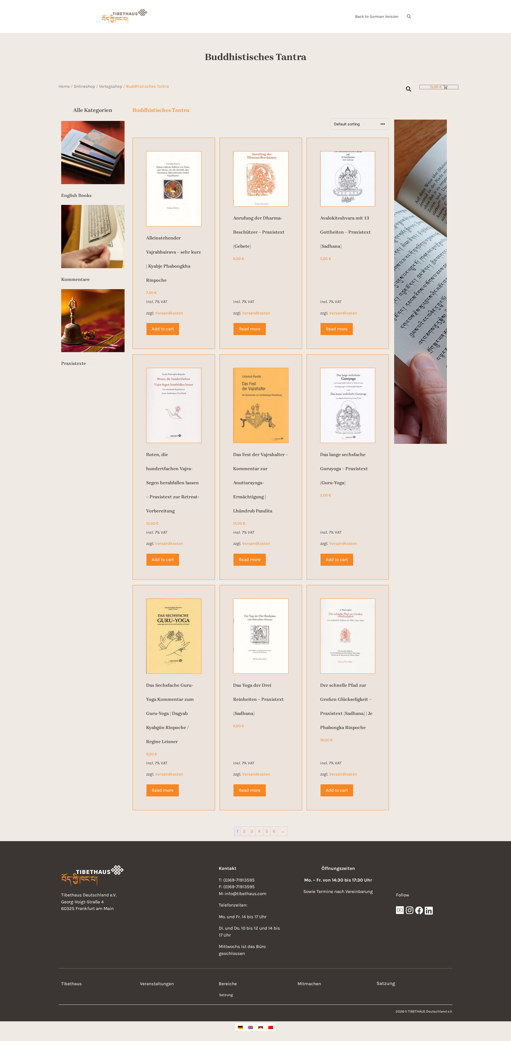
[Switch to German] (240, 1027)
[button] (409, 16)
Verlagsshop (110, 86)
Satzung (226, 995)
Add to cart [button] (163, 328)
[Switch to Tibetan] (261, 1027)
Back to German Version (376, 16)
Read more (250, 328)
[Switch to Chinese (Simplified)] (271, 1027)
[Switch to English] (250, 1027)
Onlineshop (84, 86)
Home (64, 86)
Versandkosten (169, 313)
